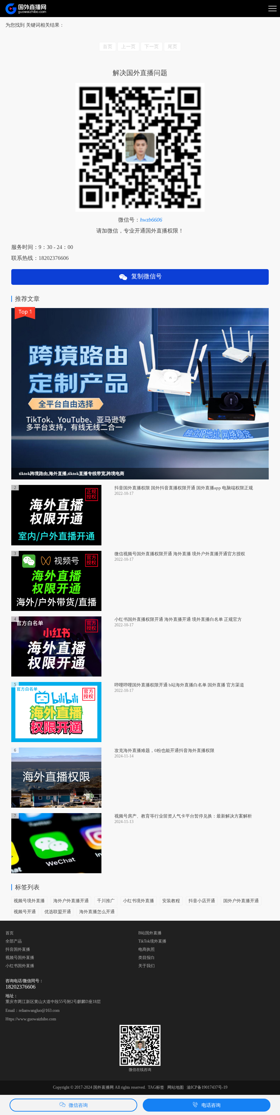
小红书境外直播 (138, 900)
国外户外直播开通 (241, 900)
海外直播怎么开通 (97, 911)
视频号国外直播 (19, 957)
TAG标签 (156, 1087)
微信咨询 (78, 1105)
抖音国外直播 (17, 949)
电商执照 (146, 949)
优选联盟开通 (57, 911)
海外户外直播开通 (71, 900)
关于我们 (146, 965)
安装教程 (171, 900)
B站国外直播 (150, 933)
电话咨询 (211, 1105)
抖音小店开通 (201, 900)
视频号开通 (25, 911)
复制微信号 (145, 276)
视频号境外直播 (29, 900)
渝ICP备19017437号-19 (207, 1087)
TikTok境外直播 (152, 941)
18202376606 (20, 987)
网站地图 (175, 1087)
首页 (9, 933)
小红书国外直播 (19, 965)
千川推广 (106, 900)
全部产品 (13, 941)
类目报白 (146, 957)
